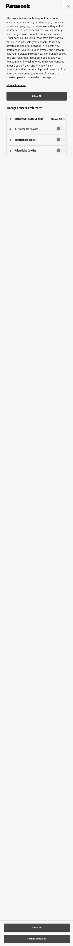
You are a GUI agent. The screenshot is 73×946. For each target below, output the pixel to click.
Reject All (36, 927)
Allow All (36, 96)
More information (16, 85)
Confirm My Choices (36, 938)
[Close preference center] (68, 6)
